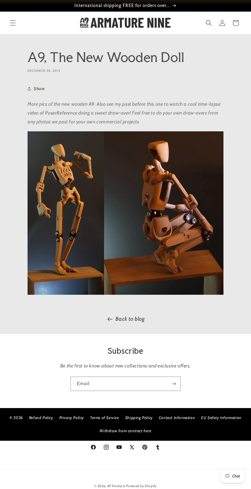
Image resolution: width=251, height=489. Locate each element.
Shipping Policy (139, 417)
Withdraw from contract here (125, 430)
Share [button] (39, 88)
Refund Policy (41, 417)
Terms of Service (104, 417)
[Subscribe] (173, 384)
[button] (13, 23)
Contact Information (177, 417)
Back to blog (129, 319)
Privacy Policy (71, 417)
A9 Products (116, 486)
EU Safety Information (221, 417)
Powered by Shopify (141, 486)
